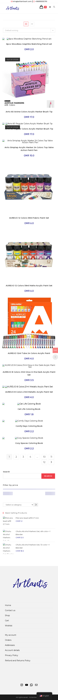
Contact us (10, 610)
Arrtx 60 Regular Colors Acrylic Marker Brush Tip (29, 129)
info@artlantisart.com (22, 1)
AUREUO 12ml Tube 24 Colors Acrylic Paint (29, 353)
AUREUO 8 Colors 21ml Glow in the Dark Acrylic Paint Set (29, 373)
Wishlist (8, 625)
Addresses (10, 645)
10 (44, 456)
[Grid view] (26, 24)
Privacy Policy (11, 655)
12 (44, 462)
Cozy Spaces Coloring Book (29, 443)
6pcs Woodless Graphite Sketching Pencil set (29, 44)
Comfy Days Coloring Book (29, 426)
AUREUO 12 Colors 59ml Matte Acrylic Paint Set (29, 285)
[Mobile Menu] (49, 7)
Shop (7, 615)
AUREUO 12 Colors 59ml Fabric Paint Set (29, 218)
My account (10, 635)
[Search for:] (53, 7)
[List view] (32, 24)
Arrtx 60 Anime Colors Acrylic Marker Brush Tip (29, 111)
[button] (45, 41)
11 (51, 456)
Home (8, 605)
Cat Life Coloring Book (29, 409)
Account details (12, 650)
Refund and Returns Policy (17, 660)
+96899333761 (41, 1)
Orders (8, 640)
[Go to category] (36, 505)
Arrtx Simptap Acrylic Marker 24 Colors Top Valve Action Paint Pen (29, 148)
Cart (7, 620)
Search (6, 472)
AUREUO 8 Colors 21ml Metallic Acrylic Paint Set (29, 392)
